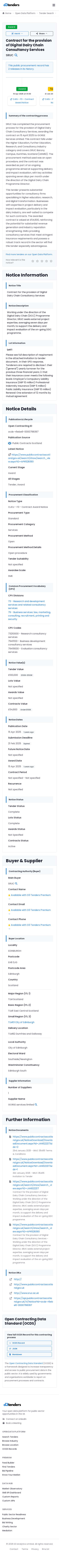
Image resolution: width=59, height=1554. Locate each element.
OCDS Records (9, 1448)
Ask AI (17, 33)
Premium (7, 1457)
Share (42, 33)
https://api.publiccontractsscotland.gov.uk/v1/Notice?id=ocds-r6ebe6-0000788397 (33, 1302)
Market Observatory (12, 1488)
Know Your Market (11, 1474)
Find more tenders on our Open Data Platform (29, 254)
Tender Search (46, 13)
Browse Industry (10, 1440)
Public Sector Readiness (14, 1514)
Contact (14, 1549)
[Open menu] (54, 5)
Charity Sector (9, 1526)
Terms (25, 1549)
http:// (18, 1279)
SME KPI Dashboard (11, 1492)
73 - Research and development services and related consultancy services (27, 605)
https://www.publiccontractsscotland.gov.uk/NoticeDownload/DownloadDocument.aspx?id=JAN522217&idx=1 (33, 1164)
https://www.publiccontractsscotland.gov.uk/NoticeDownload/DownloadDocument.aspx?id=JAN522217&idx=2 (33, 1142)
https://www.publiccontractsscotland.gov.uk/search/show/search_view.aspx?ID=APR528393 (29, 458)
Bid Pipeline (7, 1470)
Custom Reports (10, 1496)
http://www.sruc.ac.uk (26, 1293)
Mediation (7, 1530)
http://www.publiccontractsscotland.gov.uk (33, 1286)
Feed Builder (8, 1462)
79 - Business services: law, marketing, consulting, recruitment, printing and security (29, 616)
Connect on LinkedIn (15, 1419)
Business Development (13, 1518)
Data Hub (7, 1483)
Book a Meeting (13, 1423)
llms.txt (45, 1549)
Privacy (35, 1549)
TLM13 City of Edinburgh (21, 1022)
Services (7, 1509)
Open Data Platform (25, 13)
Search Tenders (10, 1436)
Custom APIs (8, 1500)
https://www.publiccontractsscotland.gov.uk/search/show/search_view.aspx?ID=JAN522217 (33, 1185)
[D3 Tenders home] (11, 5)
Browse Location (10, 1444)
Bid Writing (7, 1522)
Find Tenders (8, 1466)
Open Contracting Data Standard (26, 1363)
